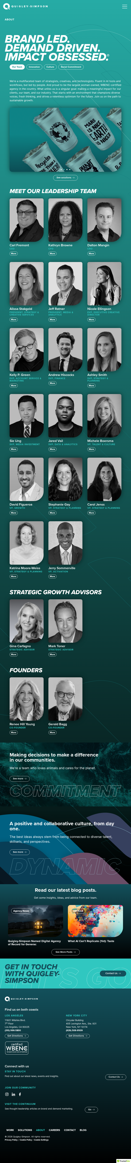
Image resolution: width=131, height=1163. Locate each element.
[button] (61, 169)
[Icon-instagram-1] (7, 1094)
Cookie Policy (26, 1139)
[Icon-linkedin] (13, 1094)
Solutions (25, 1130)
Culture (50, 67)
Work (10, 1130)
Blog (83, 1130)
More (13, 253)
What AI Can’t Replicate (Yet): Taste (91, 941)
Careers (54, 1130)
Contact (70, 1130)
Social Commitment (71, 67)
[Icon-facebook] (20, 1094)
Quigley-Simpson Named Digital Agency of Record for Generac (34, 942)
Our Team (17, 67)
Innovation (34, 67)
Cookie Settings (41, 1139)
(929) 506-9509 (74, 1030)
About (40, 1130)
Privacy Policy (11, 1139)
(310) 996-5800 (13, 1030)
